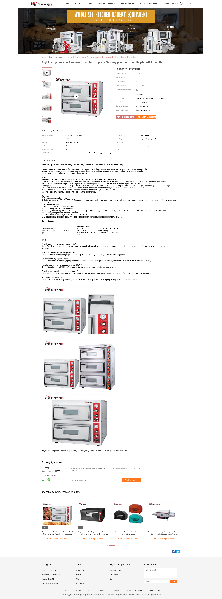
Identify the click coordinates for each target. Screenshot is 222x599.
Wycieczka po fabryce (106, 3)
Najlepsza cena (127, 117)
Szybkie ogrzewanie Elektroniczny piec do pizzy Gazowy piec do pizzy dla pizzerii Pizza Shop (104, 57)
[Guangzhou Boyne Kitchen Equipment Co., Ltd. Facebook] (174, 551)
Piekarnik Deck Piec (48, 579)
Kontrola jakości (127, 3)
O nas (89, 3)
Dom (67, 3)
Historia (78, 574)
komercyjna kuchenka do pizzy (116, 451)
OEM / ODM (114, 574)
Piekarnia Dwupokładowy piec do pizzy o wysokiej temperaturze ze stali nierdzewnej (128, 533)
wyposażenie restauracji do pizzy (64, 451)
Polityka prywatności (134, 590)
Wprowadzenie (80, 570)
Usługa (78, 579)
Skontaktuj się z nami (148, 3)
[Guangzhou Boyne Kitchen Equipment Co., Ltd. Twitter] (178, 551)
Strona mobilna (154, 590)
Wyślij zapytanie (131, 480)
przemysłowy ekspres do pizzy (91, 451)
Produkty (77, 3)
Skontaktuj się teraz (148, 117)
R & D (112, 579)
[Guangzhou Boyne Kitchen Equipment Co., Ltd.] (41, 4)
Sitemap (115, 590)
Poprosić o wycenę (170, 3)
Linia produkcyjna (115, 570)
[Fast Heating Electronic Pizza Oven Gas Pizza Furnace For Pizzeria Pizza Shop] (82, 108)
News (102, 590)
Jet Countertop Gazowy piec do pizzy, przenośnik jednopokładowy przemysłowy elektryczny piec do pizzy (164, 533)
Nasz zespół (80, 583)
